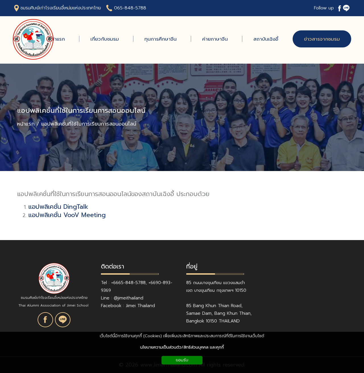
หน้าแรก (26, 124)
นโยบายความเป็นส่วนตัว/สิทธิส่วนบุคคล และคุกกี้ (182, 347)
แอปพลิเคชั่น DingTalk (58, 207)
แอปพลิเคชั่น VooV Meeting (67, 215)
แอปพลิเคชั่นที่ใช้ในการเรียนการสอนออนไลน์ (81, 110)
